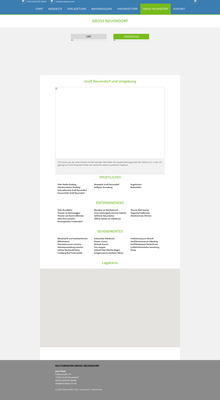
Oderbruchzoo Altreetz (140, 215)
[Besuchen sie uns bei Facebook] (196, 1)
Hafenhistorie (127, 9)
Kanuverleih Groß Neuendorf (71, 193)
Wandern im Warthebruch (106, 210)
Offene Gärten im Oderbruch (107, 218)
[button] (110, 308)
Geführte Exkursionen (104, 215)
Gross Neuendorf (155, 9)
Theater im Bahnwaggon (69, 213)
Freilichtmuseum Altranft (142, 238)
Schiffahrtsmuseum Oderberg (144, 241)
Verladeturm (76, 9)
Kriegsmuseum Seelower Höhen (108, 253)
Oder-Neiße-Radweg (67, 184)
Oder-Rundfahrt (65, 210)
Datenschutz (97, 389)
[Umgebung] (131, 47)
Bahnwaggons (101, 9)
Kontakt (179, 9)
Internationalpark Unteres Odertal (110, 213)
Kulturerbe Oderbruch (104, 238)
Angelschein (136, 184)
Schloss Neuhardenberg (68, 250)
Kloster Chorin (100, 241)
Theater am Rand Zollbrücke (71, 215)
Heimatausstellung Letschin (70, 247)
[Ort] (89, 47)
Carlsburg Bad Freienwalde (70, 253)
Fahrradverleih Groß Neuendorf (72, 190)
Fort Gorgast (99, 247)
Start (39, 9)
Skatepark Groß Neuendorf (106, 184)
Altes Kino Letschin (66, 218)
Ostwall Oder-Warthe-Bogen (107, 250)
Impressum (85, 389)
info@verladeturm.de (66, 383)
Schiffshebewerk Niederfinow (144, 244)
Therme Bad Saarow (139, 210)
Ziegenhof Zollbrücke (140, 213)
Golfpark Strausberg (103, 187)
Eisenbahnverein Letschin (69, 244)
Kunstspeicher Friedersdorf (70, 221)
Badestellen (135, 187)
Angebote (55, 9)
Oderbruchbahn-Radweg (69, 187)
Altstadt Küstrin (101, 244)
